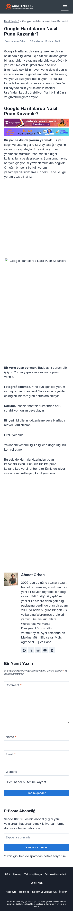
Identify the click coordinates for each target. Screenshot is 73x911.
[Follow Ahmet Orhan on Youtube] (45, 650)
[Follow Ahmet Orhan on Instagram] (38, 650)
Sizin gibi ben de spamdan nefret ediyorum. (35, 856)
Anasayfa (11, 891)
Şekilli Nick (37, 882)
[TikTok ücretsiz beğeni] (36, 132)
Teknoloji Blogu (33, 874)
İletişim (63, 891)
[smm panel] (36, 123)
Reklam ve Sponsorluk (44, 891)
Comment (14, 685)
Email (11, 754)
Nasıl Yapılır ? (11, 21)
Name (11, 737)
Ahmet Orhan (18, 41)
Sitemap (17, 874)
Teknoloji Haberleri (55, 874)
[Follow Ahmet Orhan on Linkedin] (52, 650)
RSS (7, 874)
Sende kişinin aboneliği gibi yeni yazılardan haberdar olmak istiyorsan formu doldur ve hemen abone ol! (34, 823)
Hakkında (24, 891)
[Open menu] (65, 6)
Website (11, 771)
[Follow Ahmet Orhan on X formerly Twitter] (31, 650)
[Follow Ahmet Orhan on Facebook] (24, 650)
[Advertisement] (36, 220)
